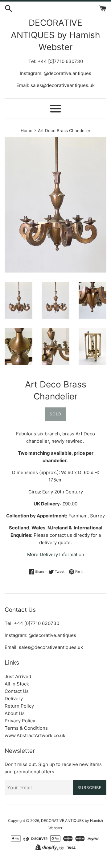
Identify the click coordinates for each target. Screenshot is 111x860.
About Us (15, 713)
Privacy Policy (20, 721)
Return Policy (19, 706)
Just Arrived (18, 676)
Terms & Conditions (26, 728)
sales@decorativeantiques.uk (63, 85)
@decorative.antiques (67, 73)
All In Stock (17, 684)
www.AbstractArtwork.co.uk (35, 735)
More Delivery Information (55, 554)
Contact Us (17, 691)
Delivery (14, 698)
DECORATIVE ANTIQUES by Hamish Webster (55, 35)
